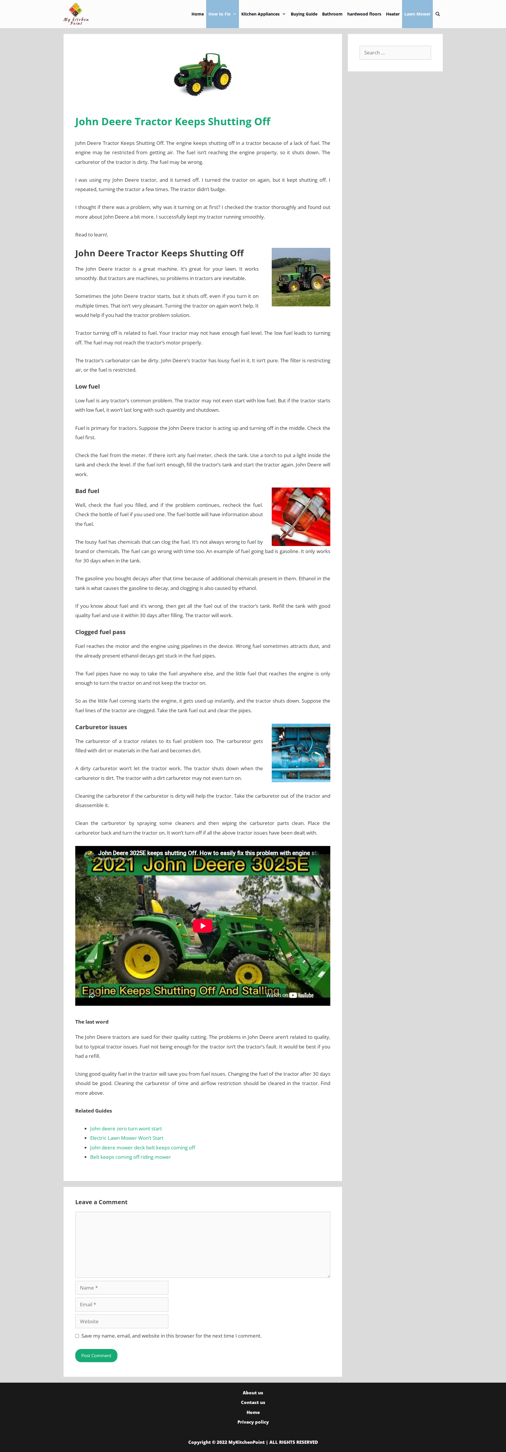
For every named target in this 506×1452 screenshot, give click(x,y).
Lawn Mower (417, 14)
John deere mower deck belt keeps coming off (142, 1147)
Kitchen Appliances (260, 14)
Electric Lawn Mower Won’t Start (126, 1138)
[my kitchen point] (78, 14)
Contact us (253, 1402)
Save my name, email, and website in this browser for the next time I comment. (171, 1335)
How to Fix (219, 14)
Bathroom (332, 14)
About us (253, 1393)
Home (198, 14)
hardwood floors (364, 14)
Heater (393, 14)
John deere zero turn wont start (126, 1128)
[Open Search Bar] (438, 14)
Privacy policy (253, 1422)
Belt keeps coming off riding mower (130, 1157)
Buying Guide (304, 14)
